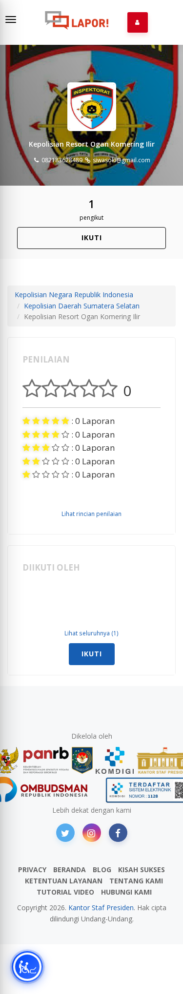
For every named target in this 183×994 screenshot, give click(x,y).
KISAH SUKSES (141, 869)
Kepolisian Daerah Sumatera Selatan (82, 305)
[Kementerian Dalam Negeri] (82, 760)
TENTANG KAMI (136, 880)
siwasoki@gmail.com (120, 160)
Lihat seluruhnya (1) (91, 633)
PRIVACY (32, 869)
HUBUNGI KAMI (126, 892)
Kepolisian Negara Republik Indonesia (74, 294)
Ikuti (91, 237)
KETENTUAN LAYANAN (63, 880)
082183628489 (61, 160)
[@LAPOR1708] (65, 832)
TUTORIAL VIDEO (65, 892)
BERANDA (69, 869)
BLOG (102, 869)
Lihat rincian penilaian (91, 513)
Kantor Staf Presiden (101, 907)
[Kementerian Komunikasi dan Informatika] (114, 760)
